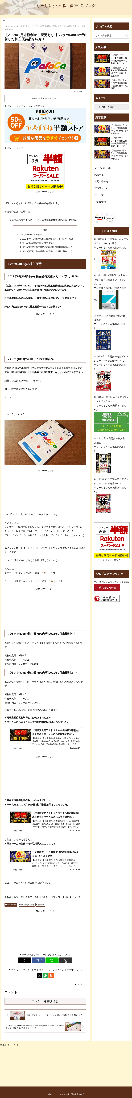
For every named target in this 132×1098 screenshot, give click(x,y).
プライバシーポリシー (106, 168)
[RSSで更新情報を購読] (51, 975)
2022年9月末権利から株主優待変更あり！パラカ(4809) (47, 239)
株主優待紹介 (12, 905)
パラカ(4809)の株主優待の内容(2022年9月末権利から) (47, 247)
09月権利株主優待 (27, 905)
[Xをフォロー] (39, 975)
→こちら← (45, 573)
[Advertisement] (45, 334)
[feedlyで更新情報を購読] (45, 975)
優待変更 (41, 905)
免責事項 (99, 174)
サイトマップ (101, 195)
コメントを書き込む (45, 1001)
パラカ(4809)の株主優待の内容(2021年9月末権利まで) (47, 251)
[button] (65, 960)
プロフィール (101, 188)
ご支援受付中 (101, 201)
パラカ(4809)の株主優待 (30, 234)
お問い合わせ (101, 181)
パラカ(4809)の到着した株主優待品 (38, 243)
